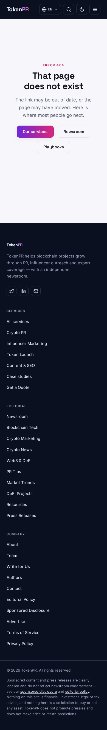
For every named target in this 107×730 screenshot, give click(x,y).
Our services (35, 131)
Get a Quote (18, 387)
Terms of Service (23, 632)
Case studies (19, 376)
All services (18, 321)
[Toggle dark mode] (81, 9)
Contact (14, 588)
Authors (14, 577)
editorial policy (77, 691)
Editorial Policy (21, 599)
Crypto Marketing (23, 438)
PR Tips (14, 471)
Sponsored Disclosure (28, 610)
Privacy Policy (20, 643)
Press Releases (21, 515)
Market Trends (21, 482)
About (12, 544)
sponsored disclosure (38, 691)
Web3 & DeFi (19, 460)
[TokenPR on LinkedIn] (24, 291)
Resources (17, 504)
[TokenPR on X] (11, 291)
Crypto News (19, 449)
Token (18, 9)
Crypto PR (16, 332)
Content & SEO (21, 365)
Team (12, 555)
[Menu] (94, 9)
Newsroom (73, 131)
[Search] (68, 9)
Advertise (16, 621)
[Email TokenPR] (36, 291)
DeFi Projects (20, 493)
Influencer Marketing (27, 343)
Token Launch (20, 354)
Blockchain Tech (22, 427)
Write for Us (18, 566)
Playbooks (53, 146)
